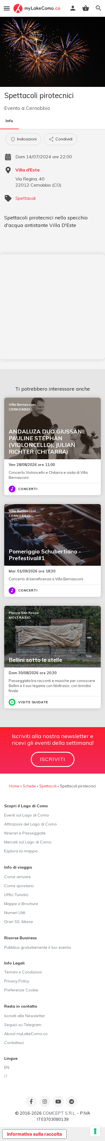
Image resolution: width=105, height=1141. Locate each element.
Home (14, 786)
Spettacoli (25, 198)
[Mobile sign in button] (72, 8)
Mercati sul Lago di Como (28, 842)
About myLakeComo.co (26, 1033)
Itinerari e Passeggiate (25, 833)
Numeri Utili (14, 912)
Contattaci (14, 1042)
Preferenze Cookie (21, 989)
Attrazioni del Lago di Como (30, 824)
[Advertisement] (52, 306)
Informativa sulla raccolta (34, 1134)
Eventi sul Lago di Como (26, 815)
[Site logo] (37, 8)
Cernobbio (38, 108)
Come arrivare (17, 876)
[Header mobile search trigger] (98, 8)
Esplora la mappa (21, 851)
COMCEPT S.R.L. (59, 1113)
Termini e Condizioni (23, 972)
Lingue (10, 1058)
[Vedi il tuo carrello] (85, 8)
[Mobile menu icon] (7, 8)
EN (6, 1067)
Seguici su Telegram (22, 1024)
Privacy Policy (16, 981)
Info (9, 120)
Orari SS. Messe (18, 921)
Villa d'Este (27, 170)
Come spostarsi (19, 885)
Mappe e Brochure (21, 903)
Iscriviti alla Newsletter (24, 1015)
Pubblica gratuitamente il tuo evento (37, 947)
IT (6, 1076)
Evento (12, 108)
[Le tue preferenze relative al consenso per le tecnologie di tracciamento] (95, 1131)
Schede (29, 786)
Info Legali (14, 963)
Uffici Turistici (16, 894)
